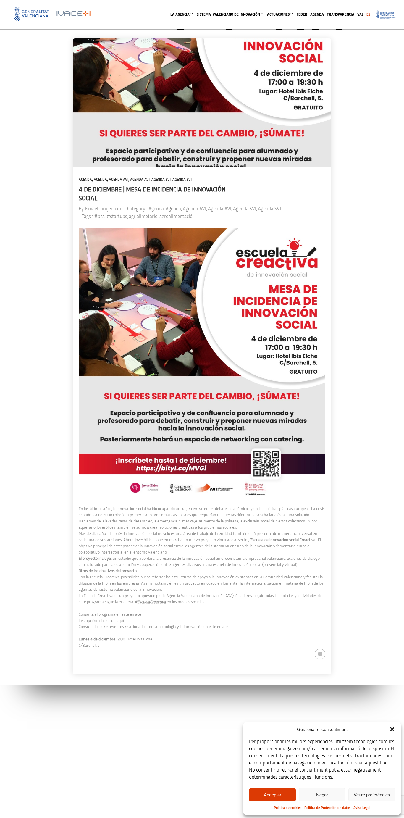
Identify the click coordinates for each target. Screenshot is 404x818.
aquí (120, 621)
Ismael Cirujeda (100, 208)
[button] (392, 729)
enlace (135, 614)
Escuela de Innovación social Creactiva (283, 540)
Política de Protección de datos (327, 807)
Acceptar (272, 794)
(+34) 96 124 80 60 (134, 782)
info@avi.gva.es (132, 720)
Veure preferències (372, 794)
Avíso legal (312, 712)
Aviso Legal (361, 807)
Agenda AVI (118, 180)
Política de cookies (287, 807)
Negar (322, 794)
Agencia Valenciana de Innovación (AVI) (200, 596)
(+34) (134, 751)
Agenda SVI (161, 180)
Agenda (85, 180)
